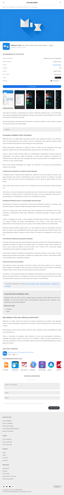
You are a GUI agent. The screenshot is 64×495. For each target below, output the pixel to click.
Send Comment (54, 408)
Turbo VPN (5, 457)
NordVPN (5, 471)
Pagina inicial (6, 7)
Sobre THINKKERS (7, 420)
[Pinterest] (13, 486)
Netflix (4, 455)
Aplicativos (12, 7)
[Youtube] (10, 486)
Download (32, 86)
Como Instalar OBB (7, 444)
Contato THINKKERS (7, 423)
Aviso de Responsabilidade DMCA (11, 428)
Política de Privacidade (8, 426)
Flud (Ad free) (6, 473)
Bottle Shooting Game (8, 478)
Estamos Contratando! (8, 431)
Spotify (4, 452)
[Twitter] (7, 486)
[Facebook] (4, 486)
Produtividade (19, 7)
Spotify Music (6, 468)
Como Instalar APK (7, 439)
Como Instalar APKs (7, 442)
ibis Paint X (5, 460)
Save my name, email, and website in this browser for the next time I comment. (24, 403)
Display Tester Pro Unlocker (9, 476)
